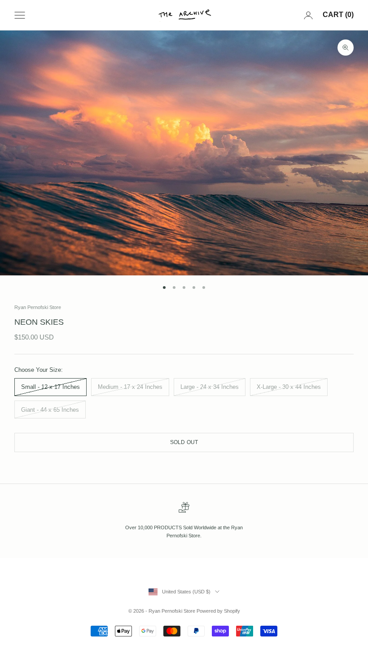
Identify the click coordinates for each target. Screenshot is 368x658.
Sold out (184, 442)
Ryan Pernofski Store (37, 307)
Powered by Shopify (218, 611)
